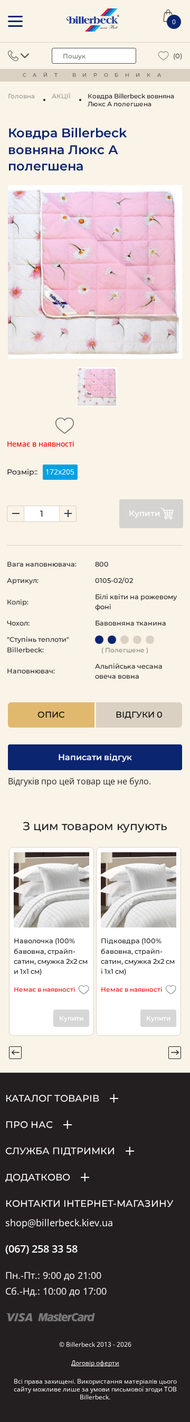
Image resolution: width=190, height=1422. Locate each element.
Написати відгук (95, 757)
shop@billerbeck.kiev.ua (59, 1223)
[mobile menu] (15, 21)
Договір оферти (95, 1363)
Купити (144, 513)
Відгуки (139, 715)
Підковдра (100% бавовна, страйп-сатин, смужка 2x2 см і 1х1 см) (138, 955)
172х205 (59, 472)
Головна (21, 96)
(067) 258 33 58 (41, 1249)
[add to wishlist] (64, 428)
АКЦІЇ (61, 96)
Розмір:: (22, 472)
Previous (15, 1052)
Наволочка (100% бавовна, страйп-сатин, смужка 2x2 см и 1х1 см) (51, 955)
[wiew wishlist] (163, 56)
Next (174, 1052)
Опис (50, 715)
